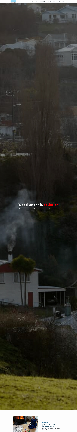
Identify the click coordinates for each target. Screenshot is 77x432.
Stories (59, 1)
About (63, 1)
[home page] (13, 1)
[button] (32, 1)
